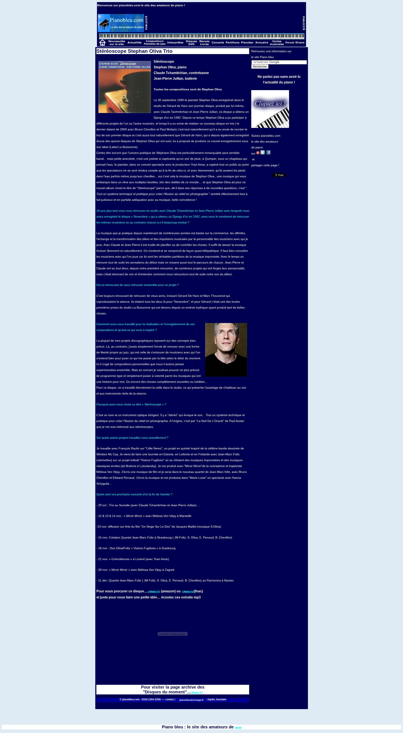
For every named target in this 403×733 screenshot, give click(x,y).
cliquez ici (154, 591)
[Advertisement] (225, 23)
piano (238, 727)
